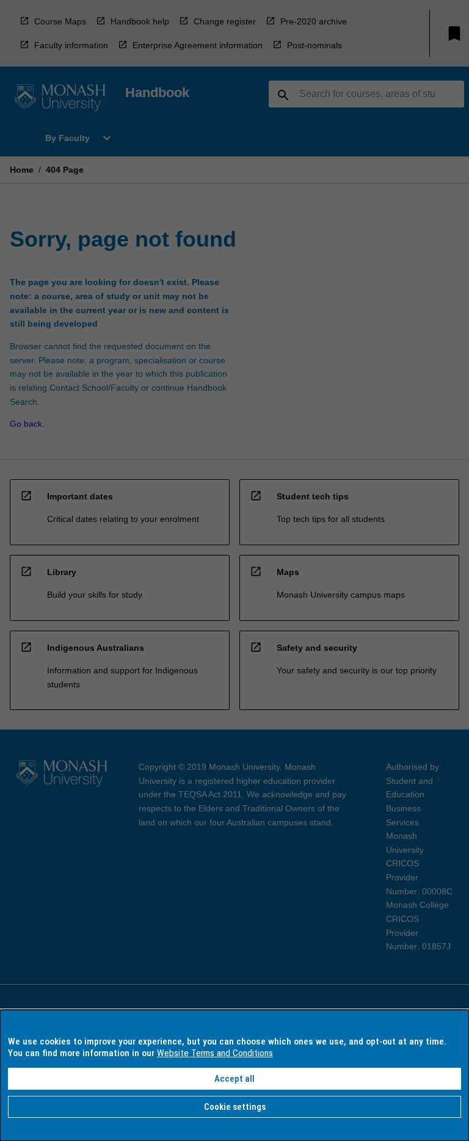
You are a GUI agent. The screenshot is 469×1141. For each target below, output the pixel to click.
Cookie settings (235, 1106)
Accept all (234, 1078)
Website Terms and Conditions (215, 1053)
